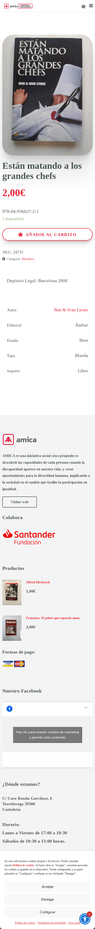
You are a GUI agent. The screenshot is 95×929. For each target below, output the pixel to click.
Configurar (47, 912)
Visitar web (20, 502)
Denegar (47, 899)
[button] (84, 918)
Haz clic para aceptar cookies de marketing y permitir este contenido (47, 734)
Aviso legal (74, 922)
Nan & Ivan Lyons (71, 309)
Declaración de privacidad (52, 922)
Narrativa (28, 259)
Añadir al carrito (51, 234)
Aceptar (47, 887)
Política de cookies (25, 922)
